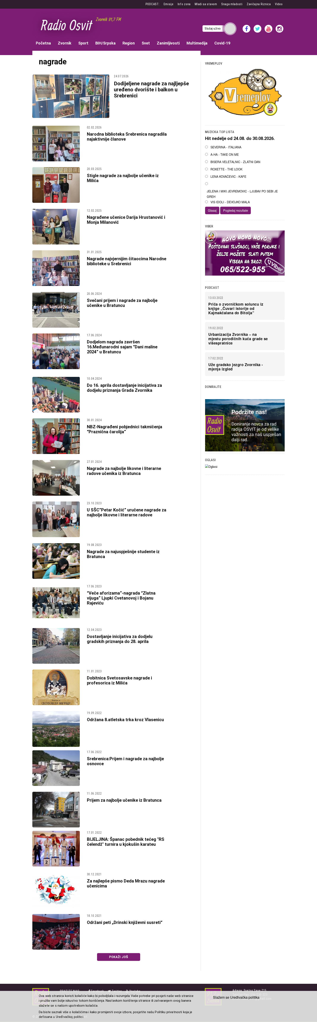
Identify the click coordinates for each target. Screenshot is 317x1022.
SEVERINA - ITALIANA (225, 147)
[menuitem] (43, 43)
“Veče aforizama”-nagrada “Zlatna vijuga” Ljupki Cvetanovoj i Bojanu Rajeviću (121, 598)
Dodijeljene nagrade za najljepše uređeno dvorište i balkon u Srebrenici (151, 90)
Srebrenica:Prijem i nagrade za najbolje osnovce (125, 761)
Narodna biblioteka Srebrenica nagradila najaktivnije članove (127, 137)
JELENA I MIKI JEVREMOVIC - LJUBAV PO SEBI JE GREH (242, 194)
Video (279, 4)
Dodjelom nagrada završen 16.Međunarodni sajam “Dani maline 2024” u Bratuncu (122, 346)
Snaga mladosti (232, 4)
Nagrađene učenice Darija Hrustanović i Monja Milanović (126, 220)
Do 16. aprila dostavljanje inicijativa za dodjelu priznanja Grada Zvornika (124, 388)
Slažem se (221, 997)
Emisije (169, 4)
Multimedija (197, 43)
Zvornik (64, 43)
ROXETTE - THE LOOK (226, 169)
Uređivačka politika (244, 997)
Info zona (184, 4)
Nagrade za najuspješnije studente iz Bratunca (123, 554)
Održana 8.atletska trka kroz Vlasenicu (125, 719)
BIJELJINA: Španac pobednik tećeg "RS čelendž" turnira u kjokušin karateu (125, 842)
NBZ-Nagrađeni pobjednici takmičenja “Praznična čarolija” (124, 429)
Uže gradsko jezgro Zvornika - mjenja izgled (235, 366)
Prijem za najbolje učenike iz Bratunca (124, 800)
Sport (83, 43)
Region (128, 43)
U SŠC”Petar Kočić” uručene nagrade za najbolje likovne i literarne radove (126, 512)
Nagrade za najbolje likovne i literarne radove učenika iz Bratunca (124, 471)
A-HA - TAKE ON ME (224, 154)
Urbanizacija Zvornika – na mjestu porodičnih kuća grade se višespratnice (238, 339)
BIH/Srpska (105, 43)
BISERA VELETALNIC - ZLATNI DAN (235, 162)
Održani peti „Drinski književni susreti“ (124, 922)
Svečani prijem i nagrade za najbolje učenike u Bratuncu (122, 303)
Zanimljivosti (168, 43)
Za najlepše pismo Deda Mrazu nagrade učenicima (126, 883)
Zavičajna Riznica (259, 4)
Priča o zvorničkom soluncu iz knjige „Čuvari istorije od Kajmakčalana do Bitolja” (236, 308)
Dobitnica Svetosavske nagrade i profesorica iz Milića (119, 680)
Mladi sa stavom (206, 4)
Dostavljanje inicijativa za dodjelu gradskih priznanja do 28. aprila (119, 639)
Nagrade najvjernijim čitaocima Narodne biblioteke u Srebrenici (126, 261)
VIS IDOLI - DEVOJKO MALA (230, 202)
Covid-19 (222, 43)
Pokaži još (118, 957)
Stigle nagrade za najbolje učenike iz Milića (123, 178)
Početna (43, 43)
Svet (146, 43)
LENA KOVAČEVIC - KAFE (228, 176)
